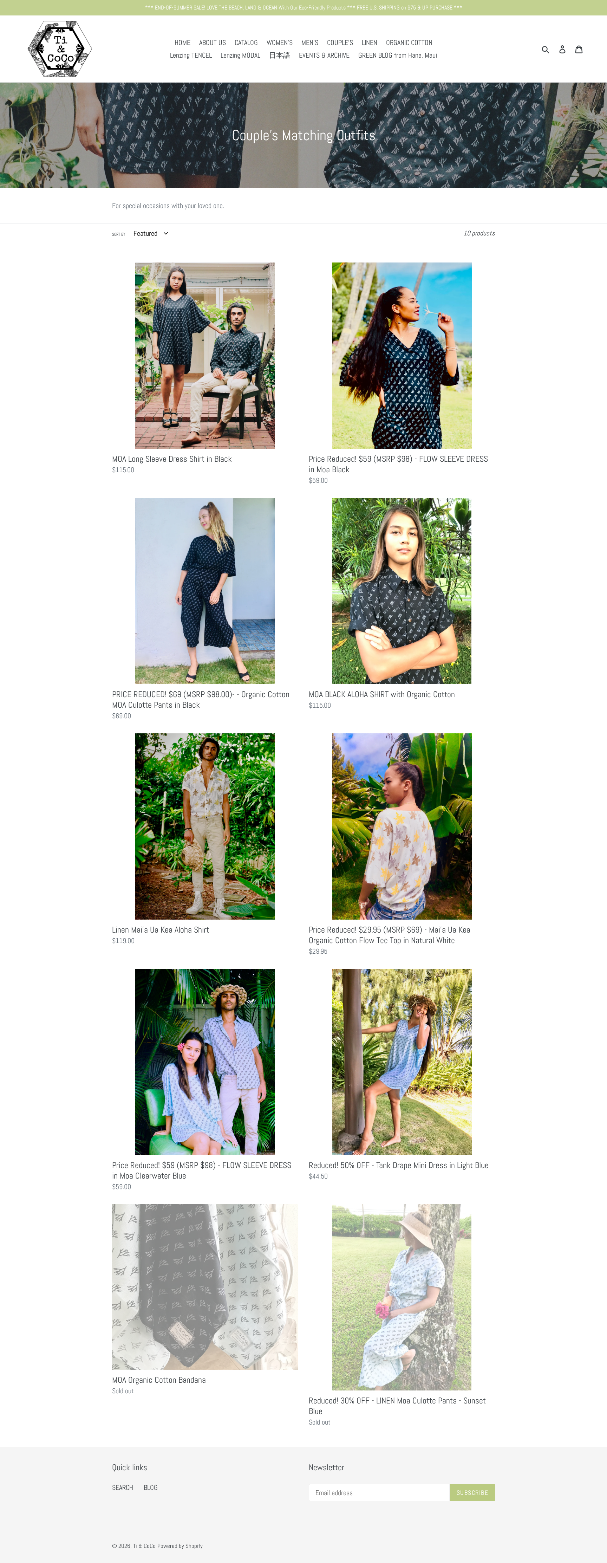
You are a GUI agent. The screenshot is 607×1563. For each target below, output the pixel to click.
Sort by (118, 234)
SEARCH (122, 1487)
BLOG (151, 1487)
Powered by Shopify (180, 1546)
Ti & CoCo (144, 1546)
